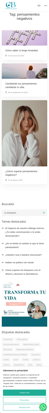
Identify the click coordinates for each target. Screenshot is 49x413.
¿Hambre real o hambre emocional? (23, 255)
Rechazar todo (24, 407)
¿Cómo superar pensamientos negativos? (21, 173)
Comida (25, 360)
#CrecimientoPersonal (11, 344)
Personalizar (24, 400)
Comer (16, 360)
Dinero (39, 365)
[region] (24, 390)
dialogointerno (19, 365)
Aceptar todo (24, 393)
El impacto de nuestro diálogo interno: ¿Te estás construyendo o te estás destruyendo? (24, 232)
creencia (6, 365)
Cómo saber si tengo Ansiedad (21, 50)
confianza (36, 360)
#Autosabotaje (22, 339)
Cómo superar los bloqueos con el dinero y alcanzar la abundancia (22, 272)
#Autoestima (8, 339)
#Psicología (8, 349)
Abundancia (36, 355)
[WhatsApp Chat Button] (43, 407)
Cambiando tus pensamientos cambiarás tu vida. (21, 85)
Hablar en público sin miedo (19, 262)
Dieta (30, 365)
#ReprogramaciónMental (24, 349)
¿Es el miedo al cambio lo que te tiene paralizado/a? (24, 245)
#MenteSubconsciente (31, 344)
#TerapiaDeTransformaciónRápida (15, 355)
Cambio (6, 360)
